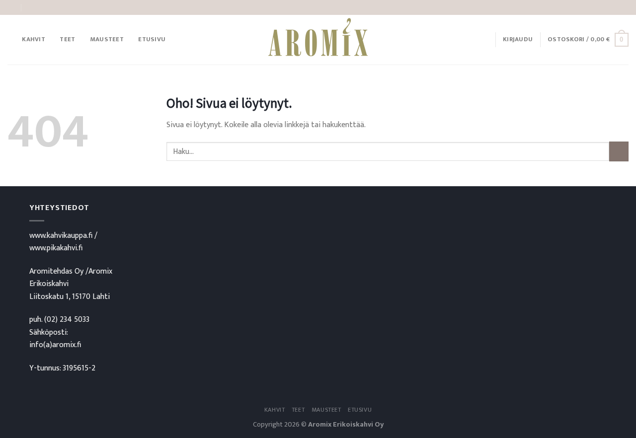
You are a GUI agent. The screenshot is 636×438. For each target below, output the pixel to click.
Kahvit (33, 39)
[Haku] (11, 39)
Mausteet (107, 39)
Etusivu (151, 39)
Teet (67, 39)
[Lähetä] (619, 151)
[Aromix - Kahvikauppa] (318, 40)
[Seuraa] (624, 7)
